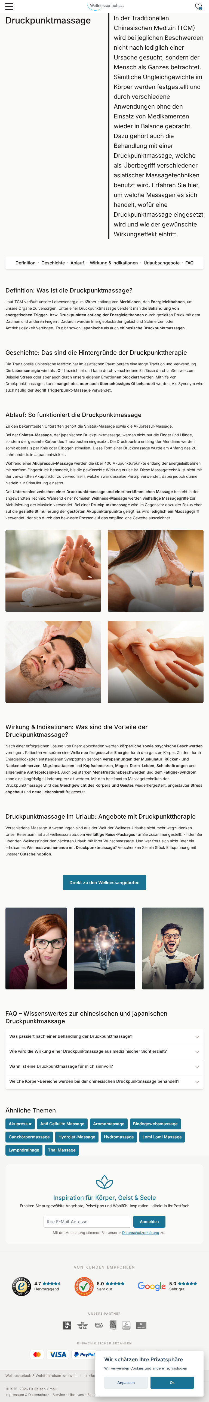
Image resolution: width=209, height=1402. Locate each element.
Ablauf (77, 263)
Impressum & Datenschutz (27, 1394)
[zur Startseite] (105, 6)
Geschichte (53, 263)
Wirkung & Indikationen (114, 263)
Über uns (76, 1394)
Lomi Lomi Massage (162, 1137)
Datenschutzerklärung (140, 1232)
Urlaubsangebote (162, 263)
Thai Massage (62, 1150)
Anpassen (126, 1382)
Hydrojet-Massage (77, 1137)
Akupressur (20, 1123)
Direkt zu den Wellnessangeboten (104, 882)
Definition (26, 263)
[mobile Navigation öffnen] (9, 7)
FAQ (189, 263)
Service (59, 1394)
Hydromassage (119, 1137)
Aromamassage (108, 1123)
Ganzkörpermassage (29, 1137)
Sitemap (94, 1394)
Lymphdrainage (24, 1150)
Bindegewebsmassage (155, 1123)
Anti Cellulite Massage (62, 1123)
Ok (172, 1382)
